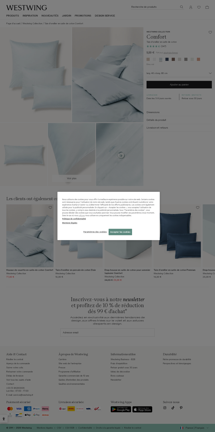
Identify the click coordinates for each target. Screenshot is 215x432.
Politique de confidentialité (74, 219)
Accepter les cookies (120, 232)
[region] (108, 216)
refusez (82, 215)
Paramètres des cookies (95, 232)
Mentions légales (69, 223)
